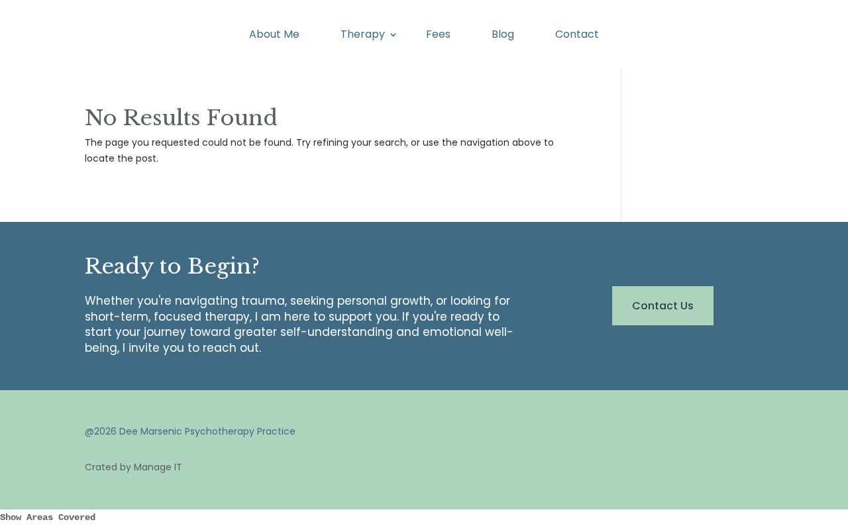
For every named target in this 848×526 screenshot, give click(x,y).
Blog (503, 36)
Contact (577, 36)
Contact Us (663, 305)
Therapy (363, 36)
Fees (438, 36)
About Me (274, 36)
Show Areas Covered (47, 517)
